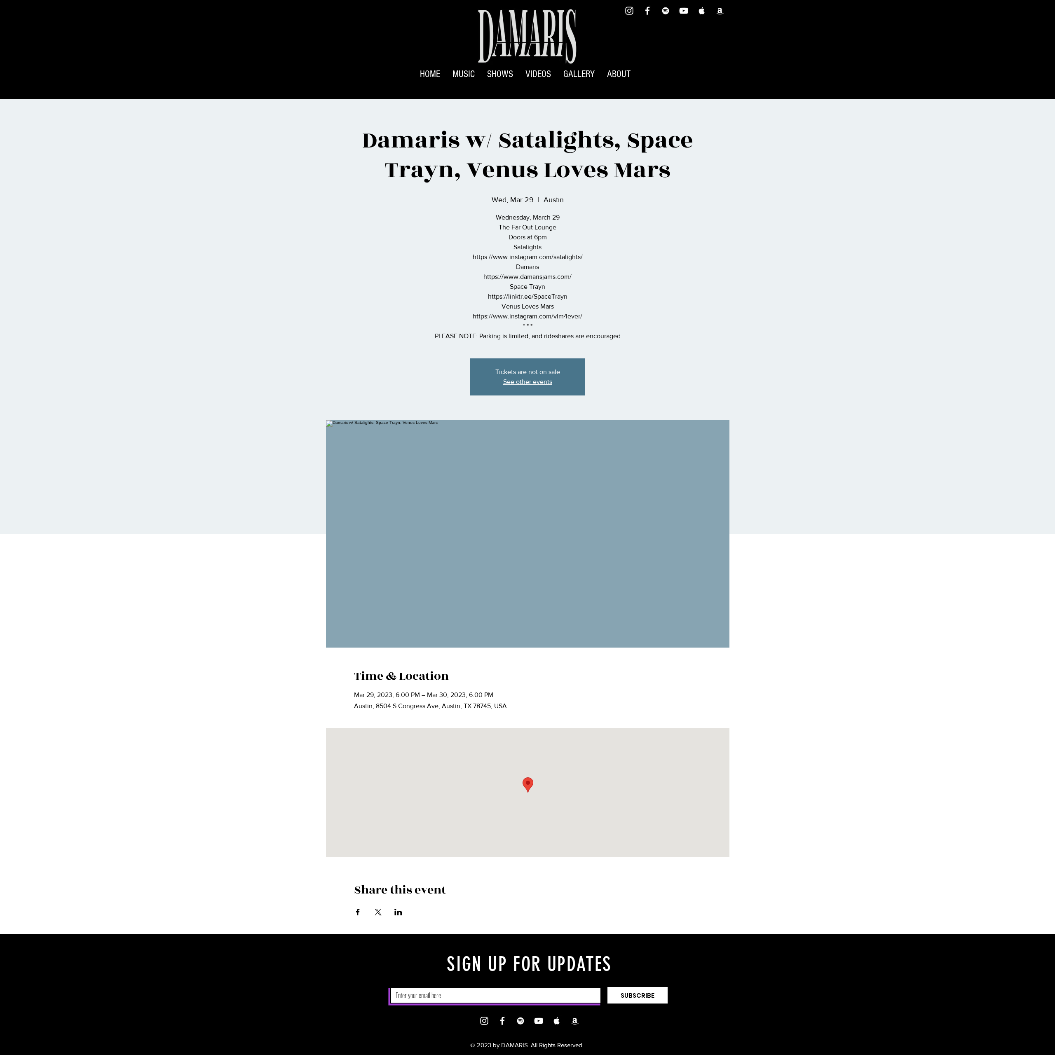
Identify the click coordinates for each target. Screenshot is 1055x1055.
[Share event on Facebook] (358, 912)
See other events (527, 381)
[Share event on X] (378, 912)
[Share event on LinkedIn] (398, 912)
